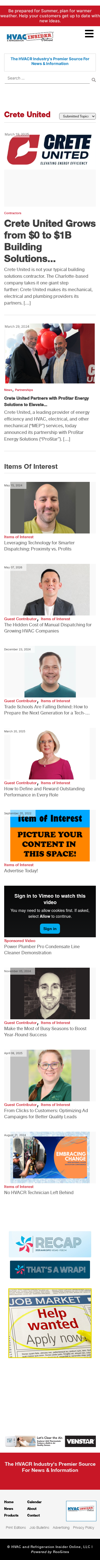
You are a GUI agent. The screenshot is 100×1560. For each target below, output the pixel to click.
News (8, 390)
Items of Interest (19, 537)
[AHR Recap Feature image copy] (50, 1254)
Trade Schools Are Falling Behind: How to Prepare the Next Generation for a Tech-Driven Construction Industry (46, 710)
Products (11, 1515)
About (31, 1508)
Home (9, 1502)
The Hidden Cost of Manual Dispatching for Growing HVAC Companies (48, 628)
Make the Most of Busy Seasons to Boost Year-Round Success (45, 1031)
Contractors (12, 213)
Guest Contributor (20, 619)
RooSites (61, 1552)
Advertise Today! (21, 870)
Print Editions (16, 1527)
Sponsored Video (19, 940)
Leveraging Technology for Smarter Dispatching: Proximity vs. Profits (39, 546)
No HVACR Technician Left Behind (39, 1192)
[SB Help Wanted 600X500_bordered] (50, 1323)
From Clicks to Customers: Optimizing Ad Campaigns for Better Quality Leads (46, 1113)
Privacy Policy (83, 1527)
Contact (33, 1515)
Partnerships (24, 390)
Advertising (61, 1527)
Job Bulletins (39, 1527)
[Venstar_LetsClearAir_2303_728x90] (50, 1441)
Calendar (34, 1502)
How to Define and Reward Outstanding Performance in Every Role (44, 792)
